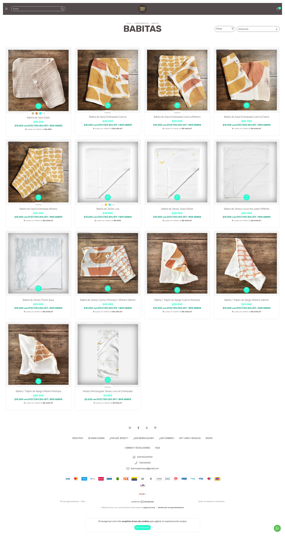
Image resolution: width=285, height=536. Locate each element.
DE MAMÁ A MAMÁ (96, 438)
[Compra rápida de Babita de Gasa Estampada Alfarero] (38, 197)
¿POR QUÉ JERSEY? (118, 438)
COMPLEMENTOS (141, 23)
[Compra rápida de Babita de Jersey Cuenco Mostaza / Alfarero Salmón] (108, 288)
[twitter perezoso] (147, 427)
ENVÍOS (209, 438)
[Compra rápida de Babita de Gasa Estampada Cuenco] (108, 105)
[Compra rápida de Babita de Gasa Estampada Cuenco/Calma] (247, 105)
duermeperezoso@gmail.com (145, 468)
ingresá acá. (149, 507)
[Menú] (7, 9)
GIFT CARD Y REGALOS (190, 438)
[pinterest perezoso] (155, 427)
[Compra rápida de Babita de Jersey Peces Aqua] (38, 288)
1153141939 (145, 463)
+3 (44, 113)
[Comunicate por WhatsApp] (277, 528)
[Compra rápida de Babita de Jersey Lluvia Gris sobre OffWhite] (247, 197)
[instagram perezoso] (130, 427)
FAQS (157, 448)
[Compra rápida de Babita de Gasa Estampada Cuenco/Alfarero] (177, 105)
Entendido (142, 528)
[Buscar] (62, 9)
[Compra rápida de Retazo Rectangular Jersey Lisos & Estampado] (108, 380)
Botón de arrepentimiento (171, 507)
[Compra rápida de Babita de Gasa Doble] (38, 106)
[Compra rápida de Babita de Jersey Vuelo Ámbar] (177, 197)
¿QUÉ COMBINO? (166, 438)
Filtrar (219, 29)
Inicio (128, 23)
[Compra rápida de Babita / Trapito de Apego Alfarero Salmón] (247, 290)
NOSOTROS (77, 438)
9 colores (108, 387)
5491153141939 (145, 457)
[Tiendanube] (143, 502)
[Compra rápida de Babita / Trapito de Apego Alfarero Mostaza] (38, 381)
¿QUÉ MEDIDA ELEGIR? (143, 438)
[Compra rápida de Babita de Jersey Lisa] (108, 197)
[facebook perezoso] (138, 427)
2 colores (107, 113)
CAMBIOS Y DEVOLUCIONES (137, 448)
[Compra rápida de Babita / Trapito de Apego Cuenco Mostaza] (177, 290)
